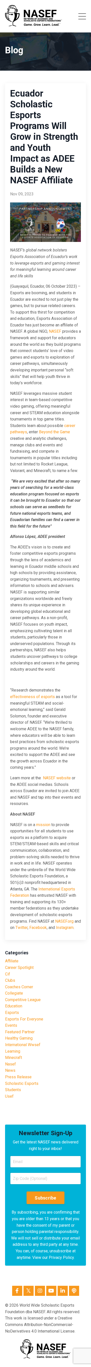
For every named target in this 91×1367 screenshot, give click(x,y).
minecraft (13, 1057)
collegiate (14, 993)
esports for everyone (24, 1019)
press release (18, 1077)
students (13, 1089)
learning (12, 1051)
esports (12, 1012)
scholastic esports (21, 1083)
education (13, 1006)
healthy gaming (19, 1038)
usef (9, 1096)
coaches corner (19, 987)
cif (7, 974)
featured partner (20, 1032)
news (10, 1070)
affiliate (11, 961)
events (11, 1025)
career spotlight (19, 967)
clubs (10, 980)
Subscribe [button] (45, 1198)
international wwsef (22, 1044)
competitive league (23, 999)
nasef (10, 1064)
